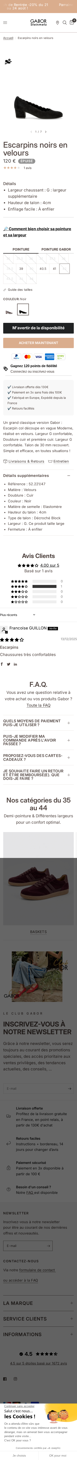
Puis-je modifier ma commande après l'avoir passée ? (29, 740)
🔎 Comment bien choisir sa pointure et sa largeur (37, 232)
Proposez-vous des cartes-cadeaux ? (33, 757)
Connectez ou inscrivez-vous (32, 371)
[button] (19, 586)
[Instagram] (18, 1379)
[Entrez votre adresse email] (69, 1088)
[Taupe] (9, 309)
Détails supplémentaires (26, 475)
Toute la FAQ (38, 705)
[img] (12, 639)
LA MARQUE (18, 1303)
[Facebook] (8, 1379)
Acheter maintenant (38, 343)
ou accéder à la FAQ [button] (20, 1280)
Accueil (8, 38)
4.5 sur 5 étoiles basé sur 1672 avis (38, 1363)
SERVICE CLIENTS (25, 1319)
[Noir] (23, 309)
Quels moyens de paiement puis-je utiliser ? (32, 723)
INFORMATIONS (22, 1334)
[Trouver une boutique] (57, 22)
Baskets (38, 932)
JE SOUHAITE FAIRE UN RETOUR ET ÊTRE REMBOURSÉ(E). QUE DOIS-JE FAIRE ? (33, 775)
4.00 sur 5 (49, 565)
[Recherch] (64, 22)
